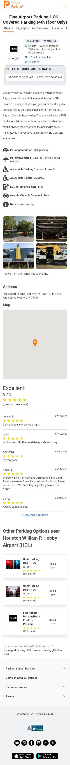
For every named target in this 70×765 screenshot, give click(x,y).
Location (57, 28)
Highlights (22, 28)
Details (8, 28)
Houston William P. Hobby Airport (32, 646)
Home (6, 646)
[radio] (4, 399)
